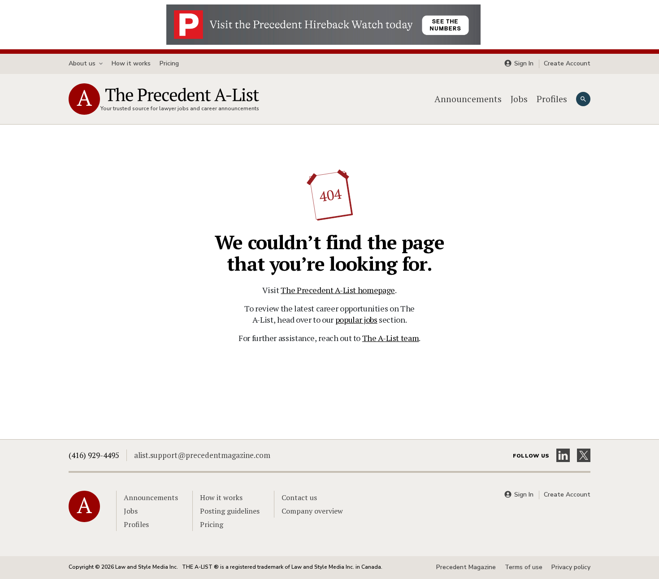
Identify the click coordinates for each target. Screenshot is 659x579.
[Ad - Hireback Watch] (323, 24)
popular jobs (356, 319)
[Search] (583, 99)
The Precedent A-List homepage (338, 290)
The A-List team (390, 338)
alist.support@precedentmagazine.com (202, 455)
